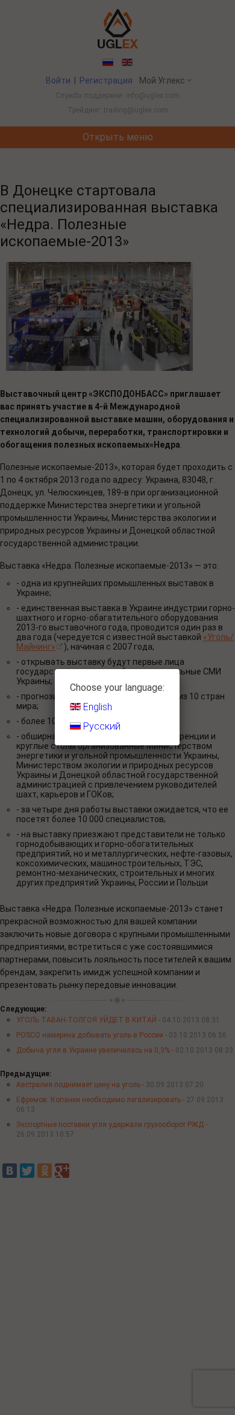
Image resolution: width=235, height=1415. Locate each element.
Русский (101, 726)
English (96, 707)
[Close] (179, 669)
